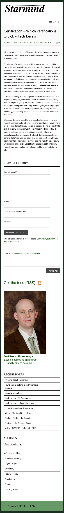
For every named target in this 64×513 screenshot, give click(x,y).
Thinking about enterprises (16, 380)
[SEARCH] (53, 270)
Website (7, 221)
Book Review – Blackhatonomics (19, 403)
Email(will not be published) (16, 211)
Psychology (10, 479)
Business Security (44, 42)
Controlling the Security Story (18, 423)
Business (18, 254)
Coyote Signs (11, 463)
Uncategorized (11, 489)
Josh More (27, 42)
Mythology (9, 469)
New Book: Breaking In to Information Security (21, 386)
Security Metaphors (13, 393)
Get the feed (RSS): (21, 283)
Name (7, 201)
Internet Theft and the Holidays (18, 413)
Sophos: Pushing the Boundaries (19, 418)
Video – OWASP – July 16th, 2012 (20, 428)
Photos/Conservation (31, 254)
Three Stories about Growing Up (19, 408)
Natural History (11, 474)
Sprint (7, 484)
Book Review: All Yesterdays (18, 398)
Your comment (10, 172)
